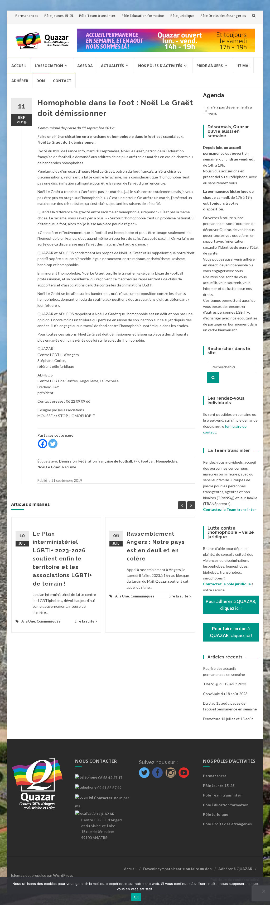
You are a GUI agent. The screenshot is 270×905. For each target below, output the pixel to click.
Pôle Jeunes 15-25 (58, 15)
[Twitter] (52, 443)
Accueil (19, 65)
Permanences (26, 15)
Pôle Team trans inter (97, 15)
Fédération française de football (105, 461)
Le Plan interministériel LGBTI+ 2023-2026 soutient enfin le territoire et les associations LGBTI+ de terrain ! (62, 558)
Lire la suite (84, 621)
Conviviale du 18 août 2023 (225, 693)
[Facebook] (42, 443)
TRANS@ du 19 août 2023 (224, 684)
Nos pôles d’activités (160, 65)
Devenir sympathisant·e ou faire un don (177, 868)
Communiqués (48, 621)
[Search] (213, 377)
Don (40, 80)
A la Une (28, 621)
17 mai (243, 65)
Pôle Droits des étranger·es (223, 15)
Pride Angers (209, 65)
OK (136, 897)
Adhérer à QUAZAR (235, 868)
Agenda (85, 65)
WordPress (63, 875)
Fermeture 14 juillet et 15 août (228, 719)
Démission (68, 461)
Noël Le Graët (49, 467)
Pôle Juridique (182, 15)
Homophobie (166, 461)
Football (148, 461)
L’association (49, 65)
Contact (62, 80)
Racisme (69, 467)
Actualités (112, 65)
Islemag (18, 875)
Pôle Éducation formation (143, 15)
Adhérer (19, 80)
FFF (136, 461)
